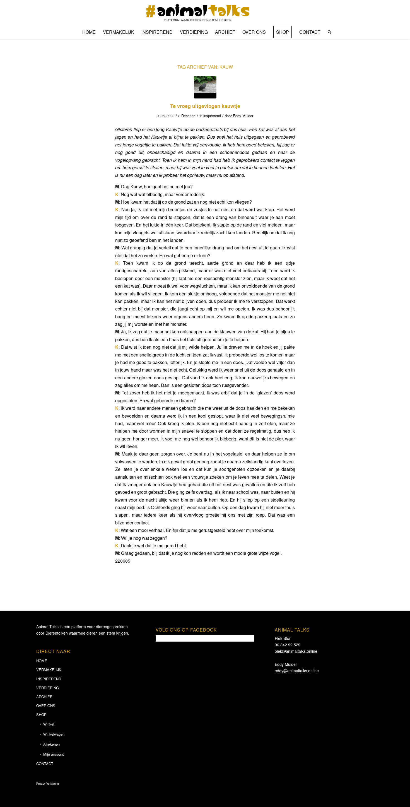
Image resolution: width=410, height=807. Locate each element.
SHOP (41, 714)
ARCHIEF (44, 696)
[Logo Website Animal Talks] (205, 12)
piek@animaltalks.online (296, 651)
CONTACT (44, 763)
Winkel (48, 724)
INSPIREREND (48, 678)
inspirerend (212, 115)
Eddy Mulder (243, 115)
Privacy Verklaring (47, 784)
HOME (41, 660)
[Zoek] (327, 32)
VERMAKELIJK (48, 669)
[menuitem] (89, 32)
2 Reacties (187, 115)
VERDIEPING (47, 687)
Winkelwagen (53, 734)
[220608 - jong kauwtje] (205, 87)
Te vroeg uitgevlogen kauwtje (205, 106)
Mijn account (53, 754)
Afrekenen (51, 744)
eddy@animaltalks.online (297, 670)
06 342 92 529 (287, 644)
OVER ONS (45, 705)
